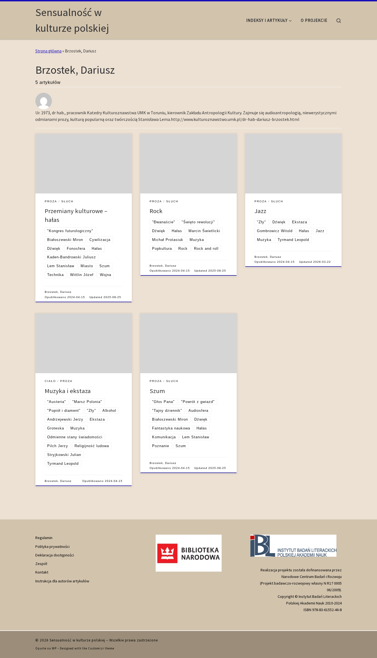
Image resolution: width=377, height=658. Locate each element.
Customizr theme (101, 648)
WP (54, 648)
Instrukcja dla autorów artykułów (62, 581)
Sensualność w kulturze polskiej (77, 640)
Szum (157, 391)
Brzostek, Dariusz (58, 291)
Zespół (41, 563)
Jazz (260, 211)
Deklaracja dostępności (54, 555)
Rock (156, 211)
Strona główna (48, 51)
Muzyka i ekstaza (68, 391)
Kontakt (41, 572)
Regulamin (43, 537)
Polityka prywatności (52, 546)
